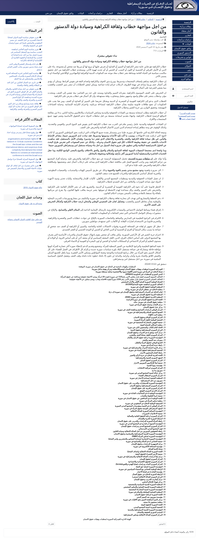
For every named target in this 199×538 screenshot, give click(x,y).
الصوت (188, 61)
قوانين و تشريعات (183, 57)
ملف (189, 70)
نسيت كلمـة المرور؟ (187, 113)
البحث (9, 21)
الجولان (188, 65)
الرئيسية (150, 13)
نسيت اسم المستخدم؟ (186, 116)
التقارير (110, 13)
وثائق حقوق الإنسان (65, 13)
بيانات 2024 (150, 43)
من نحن (48, 13)
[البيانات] (183, 44)
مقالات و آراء (136, 13)
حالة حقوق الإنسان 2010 (32, 187)
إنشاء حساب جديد (188, 119)
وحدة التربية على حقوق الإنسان (30, 203)
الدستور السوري (184, 52)
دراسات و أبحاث (95, 13)
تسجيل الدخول (182, 107)
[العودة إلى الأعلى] (4, 533)
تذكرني (189, 101)
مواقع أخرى (186, 79)
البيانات (81, 13)
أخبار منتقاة (122, 13)
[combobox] (29, 21)
